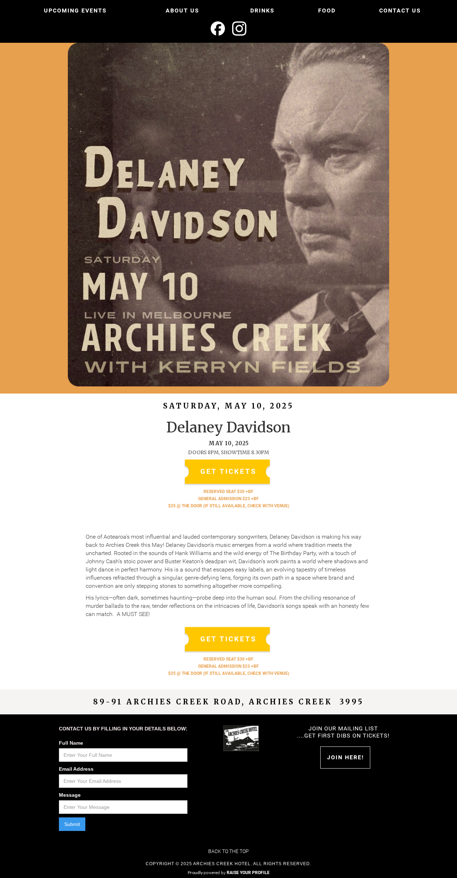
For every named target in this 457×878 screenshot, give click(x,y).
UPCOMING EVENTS (75, 10)
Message (70, 795)
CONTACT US (400, 10)
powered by (237, 872)
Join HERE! (345, 757)
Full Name (71, 743)
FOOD (327, 10)
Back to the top (228, 851)
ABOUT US (182, 10)
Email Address (76, 769)
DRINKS (262, 10)
